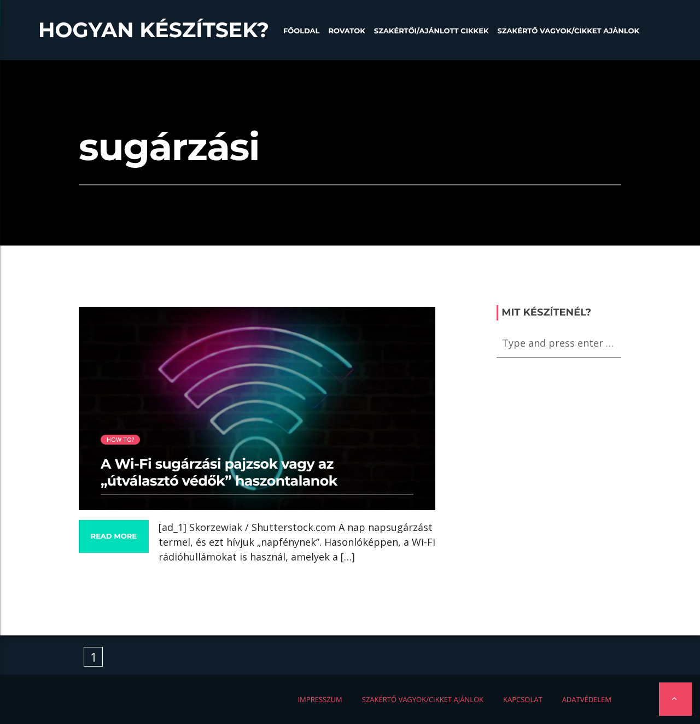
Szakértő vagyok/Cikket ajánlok (568, 31)
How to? (121, 439)
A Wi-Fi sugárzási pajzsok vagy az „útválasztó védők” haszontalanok (219, 472)
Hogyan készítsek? (153, 30)
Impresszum (320, 699)
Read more (114, 536)
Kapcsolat (522, 699)
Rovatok (346, 31)
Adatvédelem (586, 699)
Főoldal (301, 31)
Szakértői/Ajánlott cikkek (431, 31)
